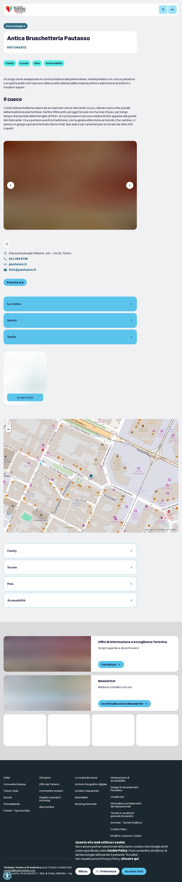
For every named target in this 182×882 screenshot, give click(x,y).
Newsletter (81, 797)
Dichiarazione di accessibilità (120, 779)
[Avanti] (129, 185)
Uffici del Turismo (49, 784)
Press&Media (12, 804)
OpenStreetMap (159, 529)
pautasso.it (18, 264)
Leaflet (146, 529)
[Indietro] (10, 185)
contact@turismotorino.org (19, 870)
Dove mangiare (15, 26)
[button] (91, 475)
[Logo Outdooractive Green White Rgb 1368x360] (157, 730)
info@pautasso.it (22, 269)
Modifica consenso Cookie (126, 835)
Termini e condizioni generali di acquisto (122, 814)
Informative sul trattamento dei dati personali (126, 805)
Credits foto (117, 796)
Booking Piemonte (86, 804)
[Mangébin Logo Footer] (69, 730)
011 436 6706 (18, 258)
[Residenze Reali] (113, 730)
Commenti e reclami (51, 790)
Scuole (8, 797)
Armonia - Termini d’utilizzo (126, 822)
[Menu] (172, 9)
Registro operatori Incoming (50, 799)
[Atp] (25, 730)
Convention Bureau (15, 784)
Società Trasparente (87, 790)
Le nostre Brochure (86, 777)
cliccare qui (130, 859)
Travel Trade (11, 790)
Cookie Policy (117, 850)
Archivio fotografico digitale (91, 784)
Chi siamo (45, 777)
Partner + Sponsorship (17, 810)
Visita (7, 777)
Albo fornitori (46, 807)
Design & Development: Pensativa (125, 789)
